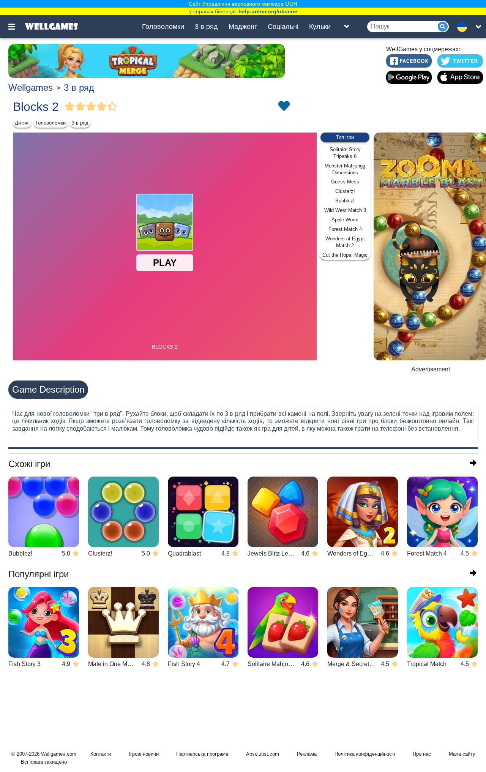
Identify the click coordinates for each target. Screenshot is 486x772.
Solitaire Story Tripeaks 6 (345, 153)
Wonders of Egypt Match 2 (345, 242)
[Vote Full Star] (70, 106)
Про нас (422, 754)
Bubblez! (345, 201)
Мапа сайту (462, 754)
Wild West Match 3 (345, 210)
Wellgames (30, 87)
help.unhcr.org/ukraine (267, 11)
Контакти (100, 754)
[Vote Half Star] (112, 106)
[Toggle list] (346, 26)
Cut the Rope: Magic (345, 255)
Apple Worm (344, 220)
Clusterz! (345, 191)
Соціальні (283, 26)
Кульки (320, 26)
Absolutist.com (262, 754)
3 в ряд (206, 26)
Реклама (307, 754)
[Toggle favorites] (283, 106)
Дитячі (22, 123)
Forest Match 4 (345, 229)
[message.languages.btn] (464, 26)
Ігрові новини (144, 754)
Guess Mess (345, 182)
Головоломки (163, 26)
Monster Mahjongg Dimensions (345, 169)
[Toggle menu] (16, 26)
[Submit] (443, 27)
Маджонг (243, 26)
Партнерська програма (202, 754)
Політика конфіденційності (365, 754)
